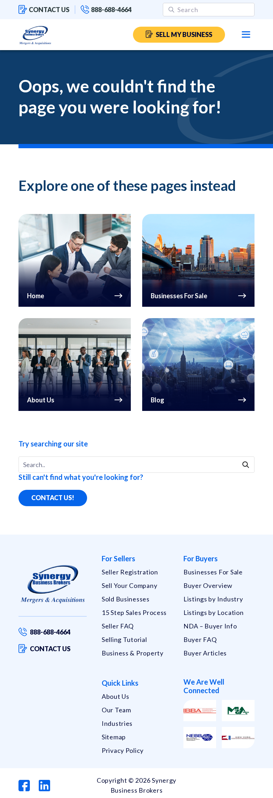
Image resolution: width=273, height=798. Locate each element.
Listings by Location (213, 612)
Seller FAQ (118, 626)
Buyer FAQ (199, 639)
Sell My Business (184, 34)
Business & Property (133, 653)
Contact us (49, 10)
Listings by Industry (213, 599)
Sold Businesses (126, 599)
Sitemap (114, 737)
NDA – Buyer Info (210, 626)
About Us (115, 696)
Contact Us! (52, 498)
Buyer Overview (207, 585)
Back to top (237, 790)
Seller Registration (130, 572)
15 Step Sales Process (134, 612)
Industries (117, 723)
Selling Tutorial (124, 639)
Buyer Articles (205, 653)
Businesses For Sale (213, 572)
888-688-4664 (111, 10)
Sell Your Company (129, 585)
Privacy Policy (123, 750)
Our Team (116, 710)
